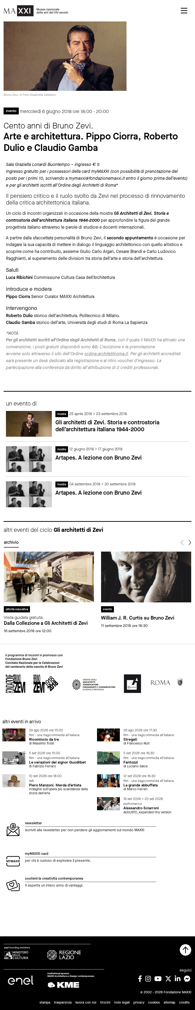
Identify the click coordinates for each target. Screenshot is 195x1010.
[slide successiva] (189, 542)
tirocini (105, 1002)
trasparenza (63, 1002)
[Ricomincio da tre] (13, 734)
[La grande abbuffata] (108, 780)
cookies (154, 1002)
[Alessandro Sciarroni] (108, 803)
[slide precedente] (182, 542)
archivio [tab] (11, 542)
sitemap (169, 1002)
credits (184, 1002)
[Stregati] (108, 734)
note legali (122, 1002)
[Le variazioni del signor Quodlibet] (13, 757)
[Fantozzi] (108, 757)
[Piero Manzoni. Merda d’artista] (13, 780)
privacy (138, 1002)
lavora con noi (85, 1002)
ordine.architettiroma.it (106, 354)
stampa (44, 1002)
